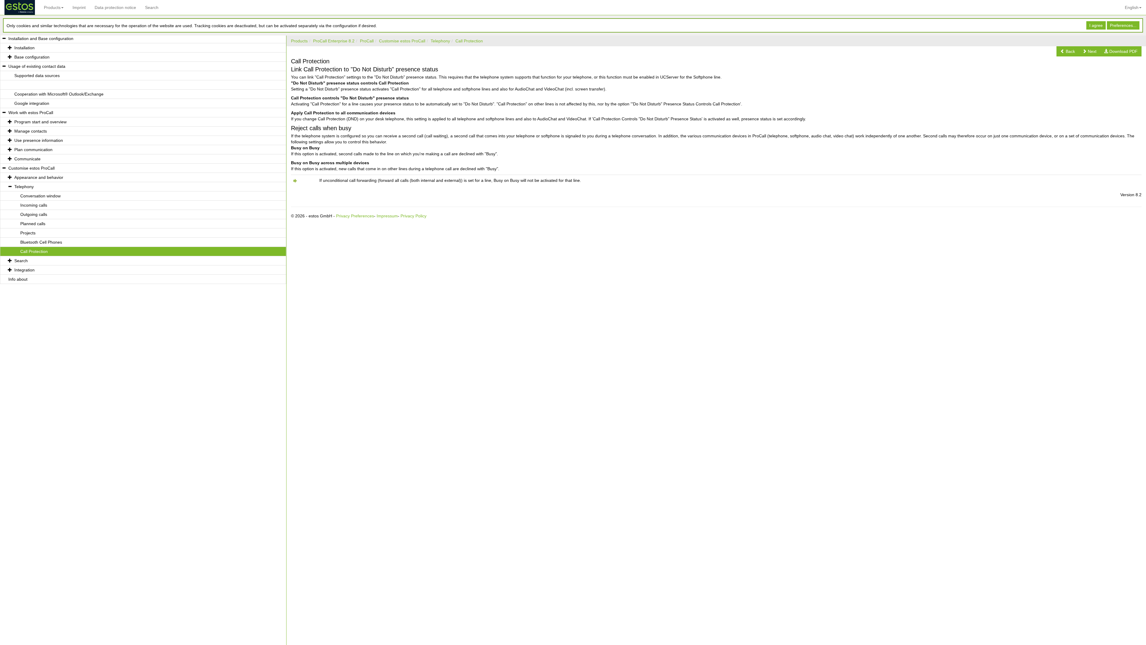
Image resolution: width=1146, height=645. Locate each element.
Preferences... (1123, 25)
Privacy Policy (413, 216)
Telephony (440, 41)
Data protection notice (115, 7)
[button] (1067, 51)
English (1132, 7)
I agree (1096, 25)
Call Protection (469, 41)
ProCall (367, 41)
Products (52, 7)
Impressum (387, 216)
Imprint (79, 7)
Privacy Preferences (355, 216)
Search (151, 7)
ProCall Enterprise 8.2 (334, 41)
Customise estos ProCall (402, 41)
